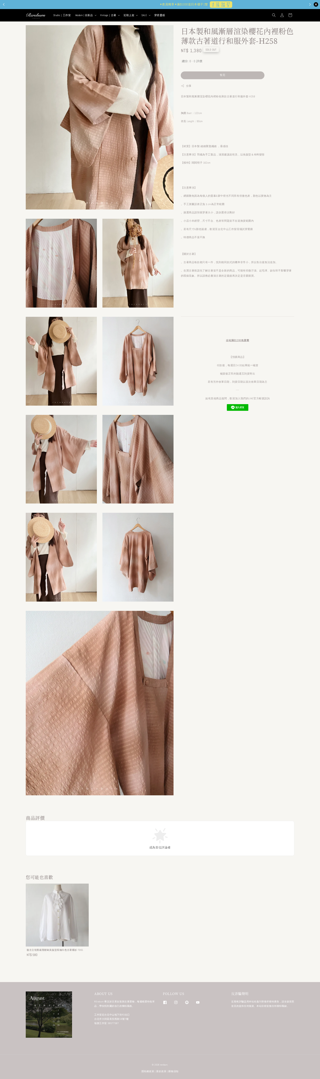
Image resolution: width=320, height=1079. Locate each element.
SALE (144, 15)
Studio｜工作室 (62, 15)
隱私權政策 (147, 1071)
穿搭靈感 (159, 15)
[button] (274, 15)
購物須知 (173, 1071)
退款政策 (161, 1071)
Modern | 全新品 (84, 15)
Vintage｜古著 (108, 15)
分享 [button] (188, 85)
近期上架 (129, 15)
